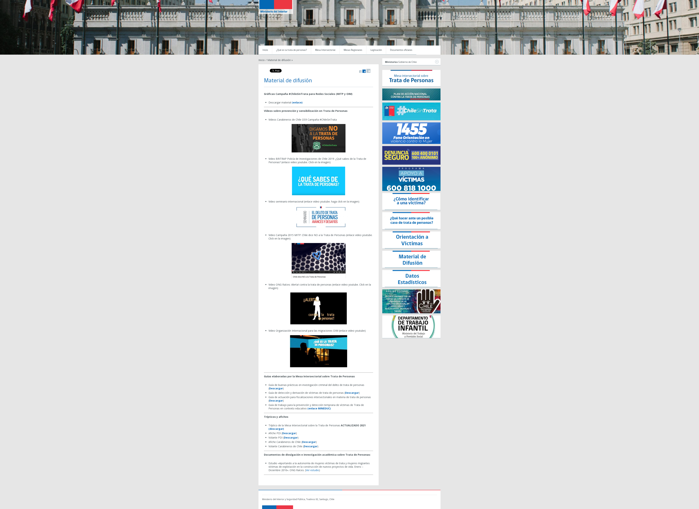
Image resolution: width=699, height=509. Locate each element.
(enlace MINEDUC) (319, 408)
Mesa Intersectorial (325, 50)
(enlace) (297, 102)
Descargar (276, 388)
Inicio (265, 50)
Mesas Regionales (353, 50)
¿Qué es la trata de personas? (291, 50)
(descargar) (276, 429)
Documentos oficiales (401, 50)
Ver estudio (312, 470)
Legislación (376, 50)
